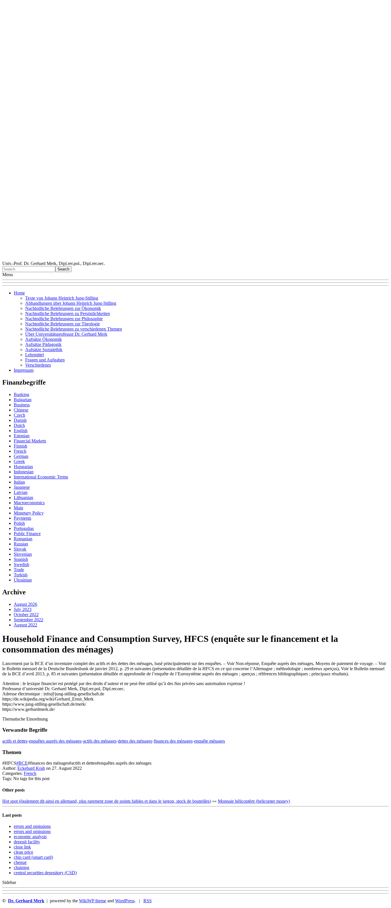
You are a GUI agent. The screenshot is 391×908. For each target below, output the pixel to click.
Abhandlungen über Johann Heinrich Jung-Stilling (70, 303)
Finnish (20, 446)
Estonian (21, 435)
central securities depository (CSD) (45, 872)
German (21, 456)
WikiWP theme (92, 900)
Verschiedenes (38, 365)
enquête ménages (209, 741)
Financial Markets (30, 440)
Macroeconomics (29, 502)
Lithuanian (23, 497)
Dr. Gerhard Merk (26, 900)
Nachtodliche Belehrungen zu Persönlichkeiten (67, 313)
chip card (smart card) (33, 857)
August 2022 (25, 624)
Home (19, 292)
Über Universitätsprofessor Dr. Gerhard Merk (66, 334)
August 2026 (25, 604)
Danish (20, 420)
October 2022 (26, 614)
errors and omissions (32, 826)
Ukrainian (23, 579)
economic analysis (30, 836)
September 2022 (28, 619)
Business (22, 404)
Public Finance (27, 533)
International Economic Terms (41, 476)
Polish (19, 523)
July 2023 (22, 609)
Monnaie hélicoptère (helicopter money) (254, 801)
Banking (21, 394)
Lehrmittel (34, 354)
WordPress (125, 900)
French (20, 451)
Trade (19, 569)
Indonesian (23, 471)
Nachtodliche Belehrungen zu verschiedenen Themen (73, 329)
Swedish (21, 564)
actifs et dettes (14, 741)
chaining (21, 867)
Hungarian (23, 466)
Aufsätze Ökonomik (43, 339)
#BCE (22, 763)
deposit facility (27, 841)
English (20, 430)
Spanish (21, 559)
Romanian (23, 538)
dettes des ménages (135, 741)
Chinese (21, 409)
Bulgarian (22, 399)
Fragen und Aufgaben (45, 359)
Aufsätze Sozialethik (43, 349)
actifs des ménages (99, 741)
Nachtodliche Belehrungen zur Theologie (62, 323)
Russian (21, 543)
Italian (19, 482)
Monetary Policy (29, 513)
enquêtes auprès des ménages (55, 741)
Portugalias (24, 528)
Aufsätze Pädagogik (43, 344)
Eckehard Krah (31, 768)
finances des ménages (173, 741)
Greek (19, 461)
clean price (23, 852)
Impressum (23, 370)
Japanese (22, 487)
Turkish (20, 574)
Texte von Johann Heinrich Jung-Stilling (61, 298)
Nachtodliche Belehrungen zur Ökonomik (63, 308)
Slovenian (23, 554)
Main (18, 507)
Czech (19, 415)
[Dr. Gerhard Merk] (195, 258)
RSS (147, 900)
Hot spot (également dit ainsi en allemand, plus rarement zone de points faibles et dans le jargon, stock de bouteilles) (106, 801)
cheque (20, 862)
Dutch (19, 425)
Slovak (20, 549)
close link (22, 846)
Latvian (20, 492)
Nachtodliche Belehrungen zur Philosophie (64, 318)
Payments (22, 518)
